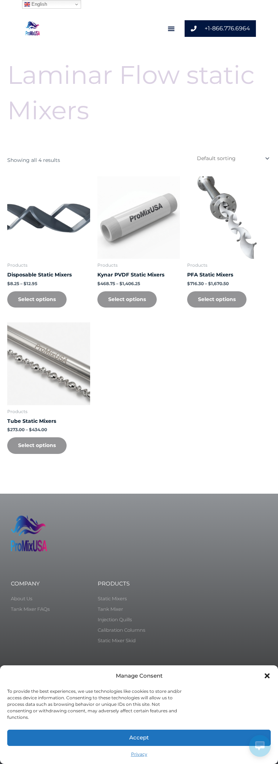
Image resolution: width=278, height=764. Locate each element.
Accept (139, 737)
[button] (267, 675)
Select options (37, 299)
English (38, 4)
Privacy (139, 754)
